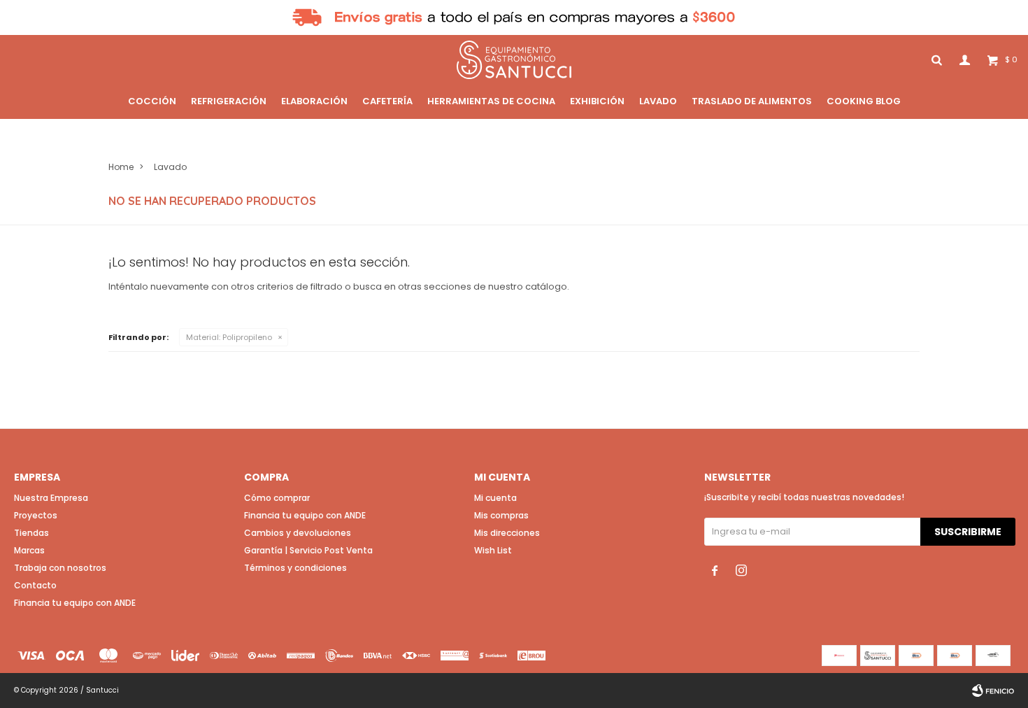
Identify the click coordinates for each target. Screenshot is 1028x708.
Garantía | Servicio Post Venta (308, 550)
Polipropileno (229, 337)
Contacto (35, 585)
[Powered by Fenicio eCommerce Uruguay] (993, 690)
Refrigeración (228, 101)
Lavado (658, 101)
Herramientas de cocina (491, 101)
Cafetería (387, 101)
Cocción (152, 101)
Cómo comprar (277, 498)
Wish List (493, 550)
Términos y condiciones (295, 568)
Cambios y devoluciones (297, 533)
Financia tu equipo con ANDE (75, 603)
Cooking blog (864, 101)
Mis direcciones (507, 533)
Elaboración (314, 101)
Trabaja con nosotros (60, 568)
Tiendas (31, 533)
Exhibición (597, 101)
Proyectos (35, 515)
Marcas (29, 550)
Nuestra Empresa (51, 498)
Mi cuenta (495, 498)
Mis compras (501, 515)
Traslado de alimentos (752, 101)
